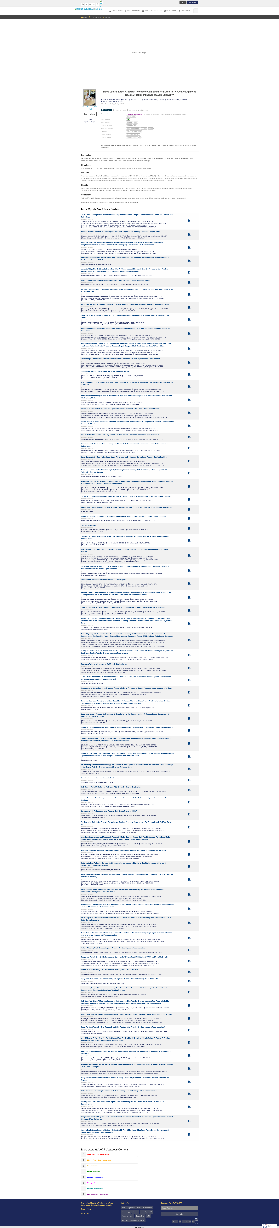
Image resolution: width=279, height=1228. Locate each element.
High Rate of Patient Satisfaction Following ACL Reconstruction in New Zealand (111, 787)
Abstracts (107, 17)
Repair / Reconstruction (144, 1208)
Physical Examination (132, 137)
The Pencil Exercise (88, 525)
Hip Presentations (93, 1166)
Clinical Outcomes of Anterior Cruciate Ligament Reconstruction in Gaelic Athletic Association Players (120, 409)
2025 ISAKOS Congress (153, 11)
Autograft (150, 128)
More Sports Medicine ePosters (100, 209)
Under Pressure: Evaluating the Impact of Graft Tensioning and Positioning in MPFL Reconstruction (119, 1091)
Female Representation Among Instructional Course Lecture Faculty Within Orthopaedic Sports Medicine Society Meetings (124, 799)
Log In (183, 2)
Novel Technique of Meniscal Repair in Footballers (100, 778)
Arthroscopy (144, 128)
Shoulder (135, 1212)
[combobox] (269, 1226)
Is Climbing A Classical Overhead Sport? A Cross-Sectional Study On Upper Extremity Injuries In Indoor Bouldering (125, 304)
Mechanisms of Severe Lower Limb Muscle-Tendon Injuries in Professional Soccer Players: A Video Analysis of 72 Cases (126, 688)
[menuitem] (116, 11)
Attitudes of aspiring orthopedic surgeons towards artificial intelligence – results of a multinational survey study (123, 850)
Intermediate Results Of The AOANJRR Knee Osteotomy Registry (105, 371)
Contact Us (84, 1213)
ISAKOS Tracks (117, 11)
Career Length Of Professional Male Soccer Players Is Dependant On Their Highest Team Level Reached (120, 358)
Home (85, 17)
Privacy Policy (86, 1209)
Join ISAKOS (192, 2)
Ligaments (131, 1208)
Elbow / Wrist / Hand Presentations (99, 1160)
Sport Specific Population (133, 134)
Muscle (135, 122)
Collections (171, 11)
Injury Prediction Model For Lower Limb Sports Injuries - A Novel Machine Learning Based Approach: (119, 979)
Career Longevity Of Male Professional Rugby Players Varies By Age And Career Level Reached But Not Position (124, 457)
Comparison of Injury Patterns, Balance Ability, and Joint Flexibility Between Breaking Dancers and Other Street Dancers (127, 727)
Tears (135, 125)
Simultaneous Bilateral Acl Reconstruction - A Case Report (103, 579)
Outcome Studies (131, 116)
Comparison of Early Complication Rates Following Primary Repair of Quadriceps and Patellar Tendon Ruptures (123, 516)
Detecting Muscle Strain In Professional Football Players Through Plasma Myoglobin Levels (115, 280)
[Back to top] (272, 1214)
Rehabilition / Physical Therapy (151, 114)
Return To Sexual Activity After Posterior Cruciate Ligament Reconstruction (109, 969)
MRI (140, 137)
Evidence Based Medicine (179, 114)
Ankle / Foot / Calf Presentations (98, 1154)
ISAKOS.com (185, 11)
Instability (144, 1212)
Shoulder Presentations (95, 1177)
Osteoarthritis (140, 1216)
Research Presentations (95, 1188)
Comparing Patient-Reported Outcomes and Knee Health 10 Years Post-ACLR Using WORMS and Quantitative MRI (124, 957)
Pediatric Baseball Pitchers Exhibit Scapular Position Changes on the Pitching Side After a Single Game (120, 231)
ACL (150, 1212)
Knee (124, 1208)
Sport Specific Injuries (166, 114)
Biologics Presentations (95, 1183)
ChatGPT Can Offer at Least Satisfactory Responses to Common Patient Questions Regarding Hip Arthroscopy (123, 607)
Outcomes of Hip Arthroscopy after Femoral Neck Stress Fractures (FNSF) (109, 811)
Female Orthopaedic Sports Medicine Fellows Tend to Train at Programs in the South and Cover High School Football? (126, 496)
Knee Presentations (93, 1171)
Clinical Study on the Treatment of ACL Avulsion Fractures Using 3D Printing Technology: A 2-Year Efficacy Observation (126, 507)
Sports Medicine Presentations (97, 1194)
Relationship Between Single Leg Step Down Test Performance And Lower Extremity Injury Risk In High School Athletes (126, 1014)
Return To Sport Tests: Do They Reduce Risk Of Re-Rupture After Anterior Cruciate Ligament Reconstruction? (123, 1027)
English (270, 1226)
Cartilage (125, 1220)
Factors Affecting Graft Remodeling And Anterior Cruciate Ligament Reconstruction (113, 948)
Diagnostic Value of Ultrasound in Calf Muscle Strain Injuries (104, 664)
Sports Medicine (133, 11)
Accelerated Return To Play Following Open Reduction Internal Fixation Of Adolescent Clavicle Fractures (120, 435)
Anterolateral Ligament (136, 131)
